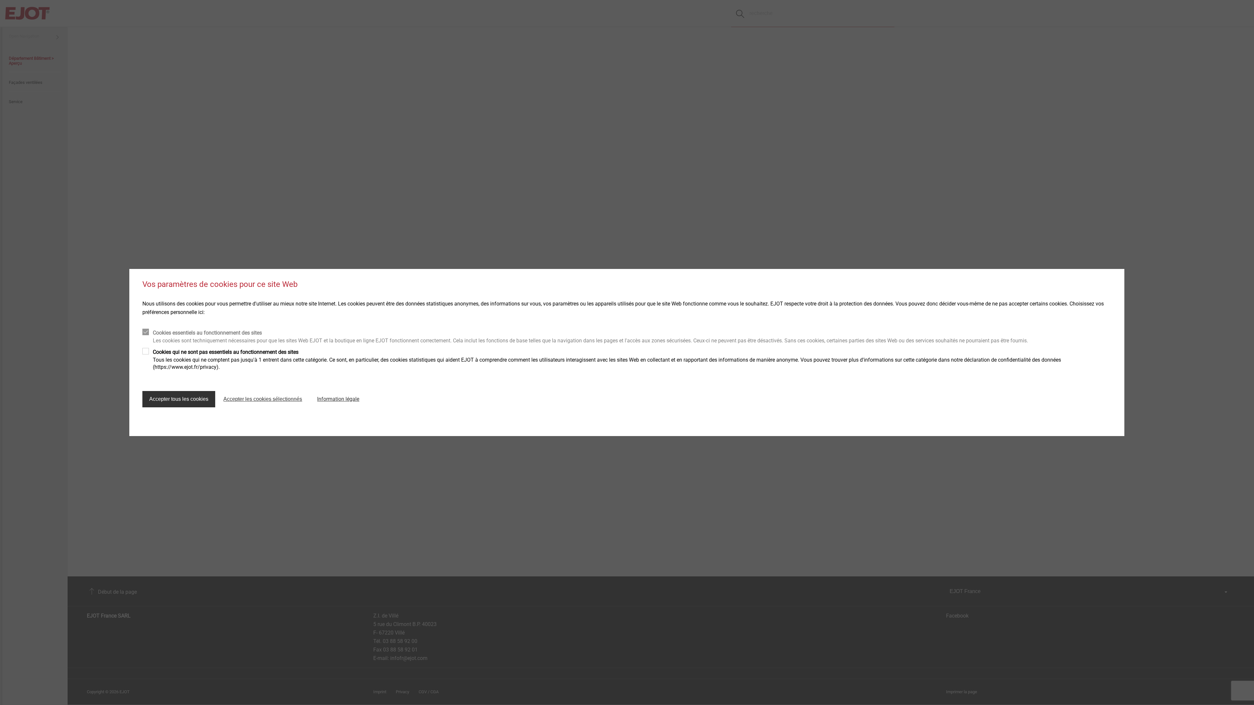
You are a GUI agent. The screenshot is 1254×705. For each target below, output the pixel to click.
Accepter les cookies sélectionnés (262, 399)
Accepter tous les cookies (178, 399)
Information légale (338, 399)
